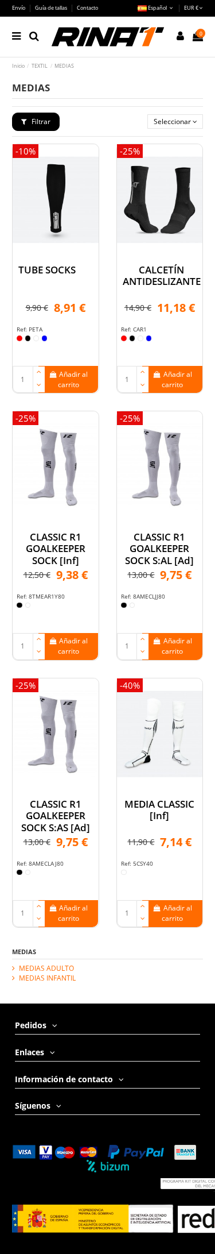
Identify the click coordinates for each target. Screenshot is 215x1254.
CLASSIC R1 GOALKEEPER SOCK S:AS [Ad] (55, 815)
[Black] (28, 338)
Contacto (87, 7)
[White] (36, 338)
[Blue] (45, 338)
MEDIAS (24, 952)
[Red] (19, 338)
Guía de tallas (51, 7)
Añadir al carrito (73, 379)
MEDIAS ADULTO (46, 968)
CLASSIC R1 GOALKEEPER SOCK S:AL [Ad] (159, 548)
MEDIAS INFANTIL (47, 978)
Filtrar (40, 121)
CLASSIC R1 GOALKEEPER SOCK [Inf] (55, 548)
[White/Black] (124, 872)
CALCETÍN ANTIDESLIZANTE (162, 275)
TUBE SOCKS (47, 269)
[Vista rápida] (55, 252)
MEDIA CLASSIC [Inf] (159, 809)
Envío (19, 7)
